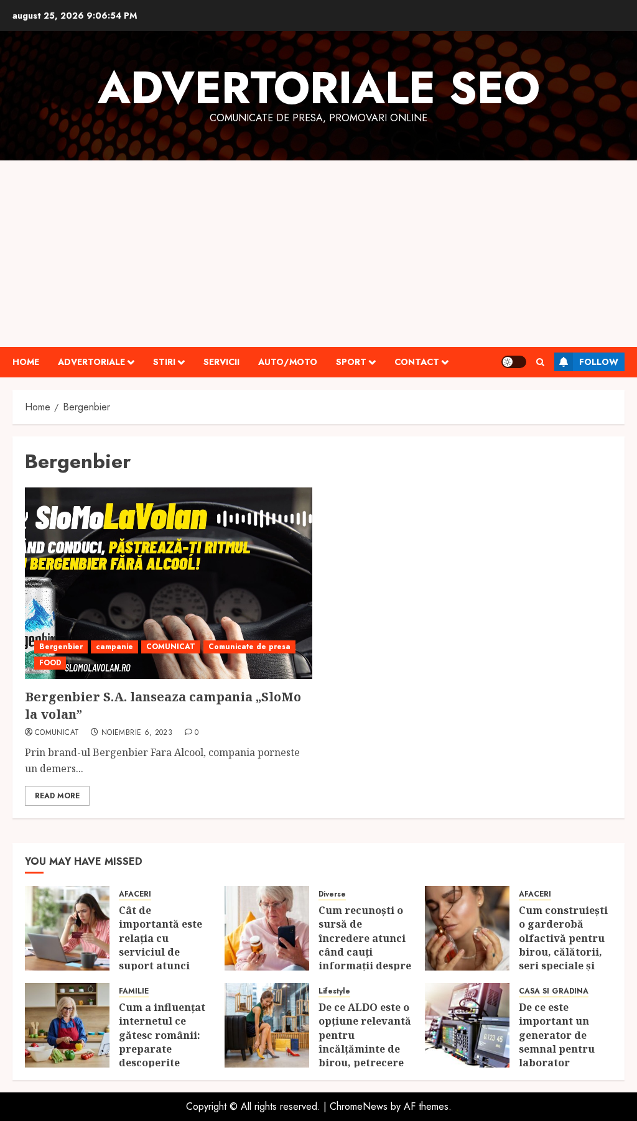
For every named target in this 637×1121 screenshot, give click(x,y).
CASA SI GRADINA (553, 991)
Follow (598, 362)
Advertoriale (91, 362)
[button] (540, 362)
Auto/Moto (287, 362)
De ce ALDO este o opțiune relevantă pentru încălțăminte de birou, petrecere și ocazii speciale (364, 1042)
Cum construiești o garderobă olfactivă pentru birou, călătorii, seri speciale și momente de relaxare (563, 951)
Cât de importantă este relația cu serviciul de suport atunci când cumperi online (160, 951)
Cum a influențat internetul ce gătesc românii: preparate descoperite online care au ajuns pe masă (162, 1048)
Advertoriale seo (319, 87)
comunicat (57, 733)
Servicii (221, 362)
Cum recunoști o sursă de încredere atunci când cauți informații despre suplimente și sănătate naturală (365, 951)
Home (25, 362)
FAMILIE (134, 991)
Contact (416, 362)
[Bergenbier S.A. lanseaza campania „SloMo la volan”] (168, 583)
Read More (57, 795)
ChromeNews (359, 1106)
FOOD (50, 662)
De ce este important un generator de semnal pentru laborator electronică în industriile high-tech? (562, 1056)
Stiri (164, 362)
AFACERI (135, 894)
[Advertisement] (318, 254)
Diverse (332, 894)
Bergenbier (61, 646)
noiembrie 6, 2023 (136, 733)
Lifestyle (334, 991)
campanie (114, 646)
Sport (351, 362)
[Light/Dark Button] (513, 362)
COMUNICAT (170, 646)
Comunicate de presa (249, 646)
